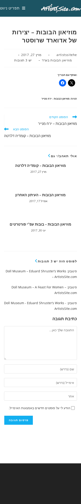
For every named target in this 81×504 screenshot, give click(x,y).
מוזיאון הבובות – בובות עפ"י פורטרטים (40, 224)
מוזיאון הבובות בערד (57, 60)
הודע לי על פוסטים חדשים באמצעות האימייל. (39, 408)
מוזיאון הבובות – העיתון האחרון (40, 194)
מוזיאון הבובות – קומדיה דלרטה (40, 165)
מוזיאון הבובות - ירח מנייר (55, 98)
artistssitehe (66, 55)
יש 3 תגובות (23, 60)
